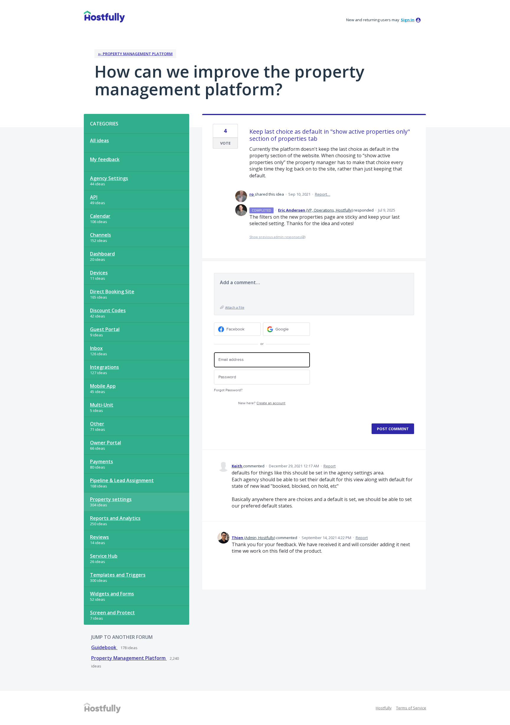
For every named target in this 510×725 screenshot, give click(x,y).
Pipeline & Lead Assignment (122, 480)
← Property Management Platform (135, 53)
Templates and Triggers (118, 575)
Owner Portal (105, 442)
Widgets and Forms (112, 593)
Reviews (99, 537)
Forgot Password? (228, 390)
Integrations (104, 367)
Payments (101, 461)
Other (97, 423)
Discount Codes (108, 310)
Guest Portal (105, 329)
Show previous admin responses (277, 237)
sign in (407, 19)
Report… (322, 194)
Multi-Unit (101, 405)
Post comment (393, 428)
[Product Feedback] (104, 16)
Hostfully (384, 708)
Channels (100, 235)
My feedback (105, 159)
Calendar (100, 216)
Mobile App (103, 386)
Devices (99, 272)
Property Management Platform (129, 658)
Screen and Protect (112, 612)
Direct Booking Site (112, 291)
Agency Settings (109, 178)
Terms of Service (411, 708)
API (93, 197)
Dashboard (102, 254)
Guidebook (104, 647)
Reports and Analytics (115, 518)
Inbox (96, 348)
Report (329, 466)
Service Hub (103, 556)
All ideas (99, 140)
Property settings (111, 499)
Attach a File (234, 307)
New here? (261, 403)
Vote (225, 143)
